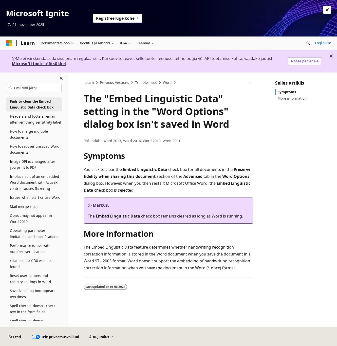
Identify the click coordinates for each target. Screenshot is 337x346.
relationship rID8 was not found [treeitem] (31, 263)
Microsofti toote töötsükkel (39, 63)
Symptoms (287, 92)
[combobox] (34, 88)
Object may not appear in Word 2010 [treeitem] (31, 218)
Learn (89, 82)
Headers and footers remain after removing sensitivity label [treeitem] (35, 119)
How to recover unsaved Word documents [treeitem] (34, 149)
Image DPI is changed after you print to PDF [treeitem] (32, 164)
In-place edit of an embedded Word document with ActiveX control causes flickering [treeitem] (34, 182)
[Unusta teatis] (327, 10)
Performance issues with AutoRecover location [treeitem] (30, 248)
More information (292, 98)
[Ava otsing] (308, 43)
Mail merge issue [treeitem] (24, 206)
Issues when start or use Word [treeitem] (35, 197)
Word (167, 82)
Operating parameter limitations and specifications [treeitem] (34, 233)
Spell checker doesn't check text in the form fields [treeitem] (32, 308)
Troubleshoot (146, 82)
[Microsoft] (9, 43)
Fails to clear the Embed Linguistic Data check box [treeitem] (32, 104)
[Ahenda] (61, 78)
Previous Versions (114, 82)
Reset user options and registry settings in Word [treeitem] (30, 278)
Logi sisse (323, 42)
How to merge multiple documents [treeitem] (29, 134)
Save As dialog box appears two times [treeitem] (32, 293)
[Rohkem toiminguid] (249, 83)
